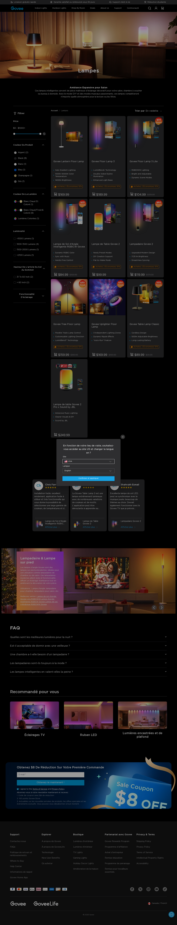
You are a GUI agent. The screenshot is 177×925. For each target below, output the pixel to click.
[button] (88, 461)
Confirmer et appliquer (88, 478)
